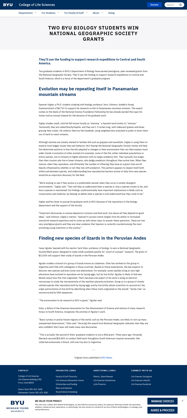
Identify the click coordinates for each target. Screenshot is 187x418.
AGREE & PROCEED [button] (162, 410)
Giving (111, 13)
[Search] (180, 4)
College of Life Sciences (37, 4)
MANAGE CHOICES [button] (162, 401)
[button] (182, 400)
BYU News (106, 357)
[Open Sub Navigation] (36, 13)
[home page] (8, 4)
